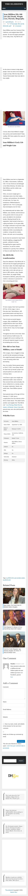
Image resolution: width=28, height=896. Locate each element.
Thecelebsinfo (14, 4)
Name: (5, 702)
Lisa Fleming (9, 405)
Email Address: (7, 709)
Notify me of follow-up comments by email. (13, 735)
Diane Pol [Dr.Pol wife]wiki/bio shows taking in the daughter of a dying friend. (14, 812)
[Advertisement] (14, 53)
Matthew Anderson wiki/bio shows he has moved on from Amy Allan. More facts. (14, 878)
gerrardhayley (10, 21)
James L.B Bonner (8, 407)
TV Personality (13, 24)
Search (6, 758)
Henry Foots (17, 407)
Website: (5, 717)
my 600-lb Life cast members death (15, 578)
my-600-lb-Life (7, 580)
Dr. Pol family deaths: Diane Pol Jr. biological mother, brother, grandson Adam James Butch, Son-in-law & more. (14, 829)
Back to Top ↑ (14, 892)
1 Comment (18, 26)
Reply (11, 677)
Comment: (6, 687)
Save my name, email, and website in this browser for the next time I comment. (13, 726)
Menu (4, 8)
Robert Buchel (18, 405)
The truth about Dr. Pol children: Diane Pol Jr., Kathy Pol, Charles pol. (12, 796)
